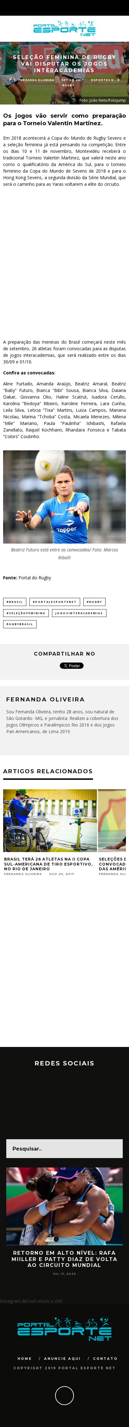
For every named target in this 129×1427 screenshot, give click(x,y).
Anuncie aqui (62, 1359)
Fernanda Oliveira (36, 79)
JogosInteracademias (79, 613)
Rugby (68, 85)
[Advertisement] (64, 263)
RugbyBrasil (20, 624)
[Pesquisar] (124, 8)
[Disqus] (64, 966)
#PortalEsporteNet (55, 602)
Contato (105, 1359)
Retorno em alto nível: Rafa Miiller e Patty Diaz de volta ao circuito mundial (64, 1259)
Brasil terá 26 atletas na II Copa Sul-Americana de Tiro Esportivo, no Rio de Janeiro (48, 864)
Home (25, 1359)
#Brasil (15, 602)
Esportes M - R (105, 80)
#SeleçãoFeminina (26, 613)
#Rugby (94, 602)
